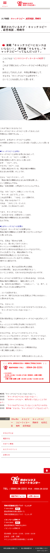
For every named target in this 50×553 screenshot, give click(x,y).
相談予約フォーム (18, 496)
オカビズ (25, 419)
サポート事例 (8, 444)
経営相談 (30, 19)
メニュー (5, 6)
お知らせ (6, 455)
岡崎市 (38, 19)
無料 (18, 426)
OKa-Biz (15, 419)
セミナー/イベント (10, 449)
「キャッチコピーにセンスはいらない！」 (22, 397)
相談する (6, 438)
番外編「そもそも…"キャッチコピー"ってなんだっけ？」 (28, 408)
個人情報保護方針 (26, 548)
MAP (17, 508)
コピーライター (22, 423)
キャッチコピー (18, 19)
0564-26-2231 (19, 488)
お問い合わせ (34, 496)
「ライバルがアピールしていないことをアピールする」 (27, 405)
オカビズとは (8, 433)
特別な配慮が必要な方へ (11, 548)
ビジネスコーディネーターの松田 (28, 58)
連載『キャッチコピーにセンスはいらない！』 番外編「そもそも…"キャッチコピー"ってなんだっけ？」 (23, 48)
